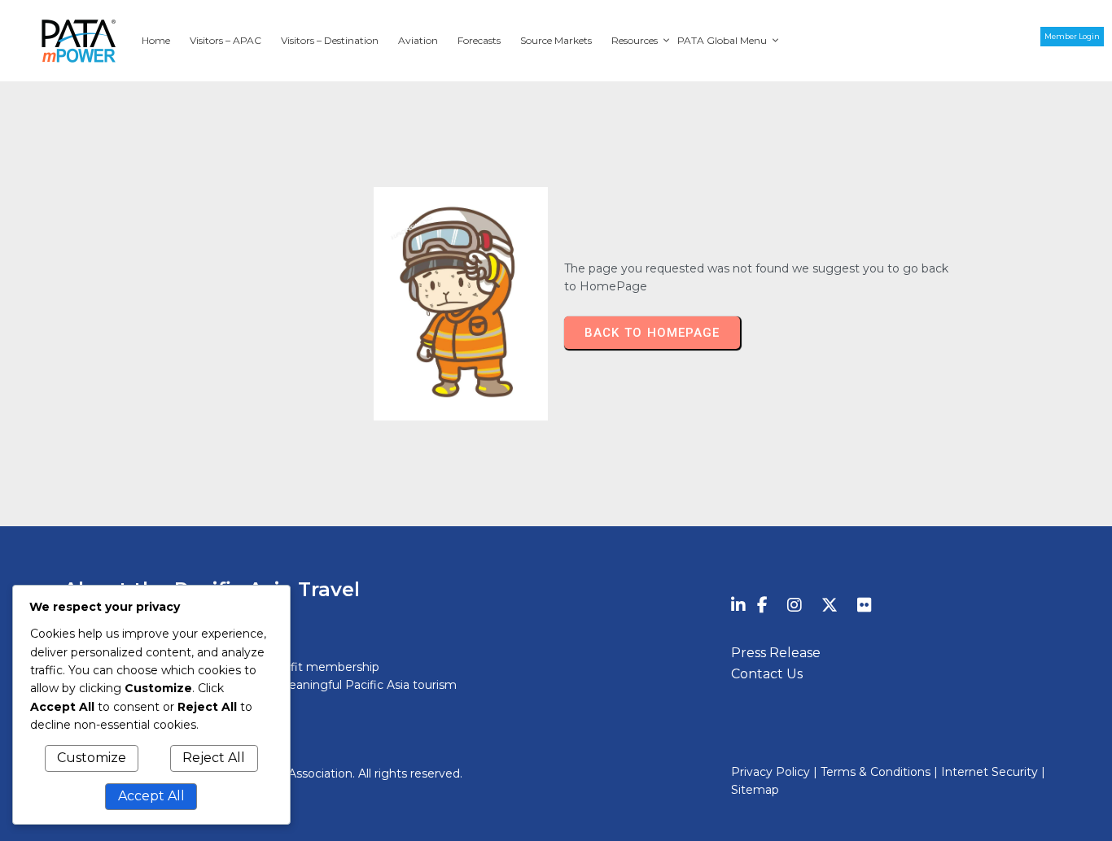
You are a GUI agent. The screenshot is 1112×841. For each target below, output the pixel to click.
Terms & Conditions (875, 772)
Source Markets (556, 40)
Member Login (1072, 36)
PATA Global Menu (722, 40)
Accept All (151, 796)
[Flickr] (864, 605)
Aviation (418, 40)
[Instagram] (794, 605)
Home (156, 40)
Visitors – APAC (225, 40)
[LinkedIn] (738, 605)
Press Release (776, 652)
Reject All (213, 757)
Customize (91, 757)
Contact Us (767, 674)
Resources (634, 40)
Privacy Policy (772, 772)
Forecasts (479, 40)
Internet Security (989, 772)
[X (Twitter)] (829, 605)
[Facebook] (762, 605)
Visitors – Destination (330, 40)
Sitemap (755, 789)
